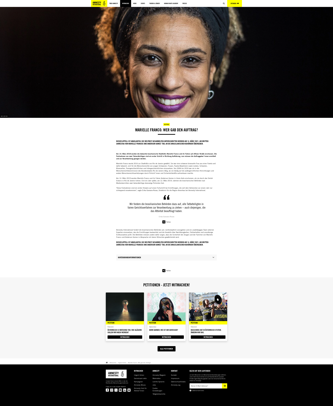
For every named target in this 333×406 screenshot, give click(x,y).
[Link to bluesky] (129, 390)
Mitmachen (125, 3)
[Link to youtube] (120, 390)
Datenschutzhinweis (178, 382)
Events (143, 3)
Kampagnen (138, 382)
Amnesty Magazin (159, 375)
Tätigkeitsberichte (159, 394)
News (134, 3)
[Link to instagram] (111, 390)
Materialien (157, 378)
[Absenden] (224, 385)
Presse (184, 3)
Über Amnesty (113, 3)
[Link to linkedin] (124, 390)
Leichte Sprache (158, 382)
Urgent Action (122, 363)
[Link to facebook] (107, 390)
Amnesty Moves (140, 385)
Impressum (175, 378)
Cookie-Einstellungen (157, 389)
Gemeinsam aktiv (140, 378)
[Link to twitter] (116, 390)
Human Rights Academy (171, 3)
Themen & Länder (154, 3)
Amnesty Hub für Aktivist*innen (140, 389)
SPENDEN (233, 3)
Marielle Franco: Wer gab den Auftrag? (139, 363)
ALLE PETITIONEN (166, 348)
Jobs (154, 385)
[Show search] (223, 3)
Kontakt (174, 375)
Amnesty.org (175, 385)
